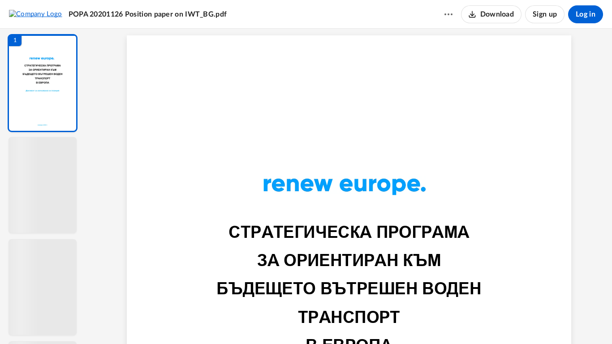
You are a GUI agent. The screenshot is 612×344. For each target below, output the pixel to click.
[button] (42, 83)
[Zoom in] (380, 322)
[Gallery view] (415, 322)
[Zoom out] (350, 322)
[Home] (35, 13)
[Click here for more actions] (448, 14)
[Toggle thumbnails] (266, 322)
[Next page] (331, 322)
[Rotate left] (398, 322)
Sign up (545, 14)
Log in (585, 14)
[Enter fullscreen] (431, 322)
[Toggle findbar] (283, 322)
